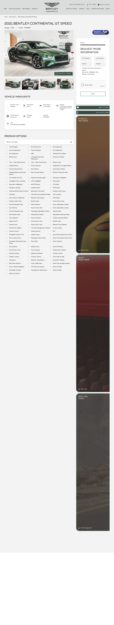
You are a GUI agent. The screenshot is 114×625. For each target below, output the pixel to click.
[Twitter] (9, 581)
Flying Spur (23, 602)
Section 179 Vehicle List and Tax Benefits (55, 598)
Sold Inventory (8, 602)
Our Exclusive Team (103, 594)
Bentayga (23, 598)
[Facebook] (12, 581)
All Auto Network (104, 620)
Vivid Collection (14, 8)
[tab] (39, 142)
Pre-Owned (26, 8)
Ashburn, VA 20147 (105, 4)
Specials (34, 8)
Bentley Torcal (71, 8)
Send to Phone (104, 107)
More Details (30, 558)
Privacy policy (73, 620)
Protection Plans (98, 8)
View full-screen (64, 73)
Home (5, 16)
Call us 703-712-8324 (102, 112)
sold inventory (12, 16)
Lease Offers (46, 594)
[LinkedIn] (14, 581)
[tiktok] (7, 581)
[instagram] (5, 581)
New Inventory (8, 594)
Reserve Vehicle (12, 553)
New (5, 8)
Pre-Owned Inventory (11, 598)
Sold (88, 8)
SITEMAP (46, 620)
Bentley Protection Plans (86, 598)
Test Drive (31, 553)
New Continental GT (26, 605)
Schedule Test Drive (103, 598)
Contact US (58, 620)
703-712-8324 (92, 4)
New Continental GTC (27, 609)
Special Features (12, 142)
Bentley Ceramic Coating (86, 602)
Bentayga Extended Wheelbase (29, 594)
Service (81, 8)
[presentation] (6, 55)
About (108, 8)
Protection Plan (84, 594)
